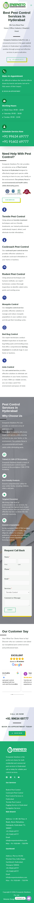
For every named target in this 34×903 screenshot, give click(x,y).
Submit (10, 609)
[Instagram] (11, 777)
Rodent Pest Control (13, 274)
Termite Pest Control (13, 216)
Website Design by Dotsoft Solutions (16, 899)
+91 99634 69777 (15, 136)
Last (19, 564)
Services (8, 588)
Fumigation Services (13, 808)
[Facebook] (7, 777)
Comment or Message (12, 598)
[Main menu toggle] (31, 5)
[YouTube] (18, 777)
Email (6, 579)
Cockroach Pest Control (15, 246)
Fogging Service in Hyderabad (16, 805)
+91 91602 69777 (15, 141)
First (5, 564)
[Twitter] (15, 777)
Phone (7, 569)
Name (7, 557)
